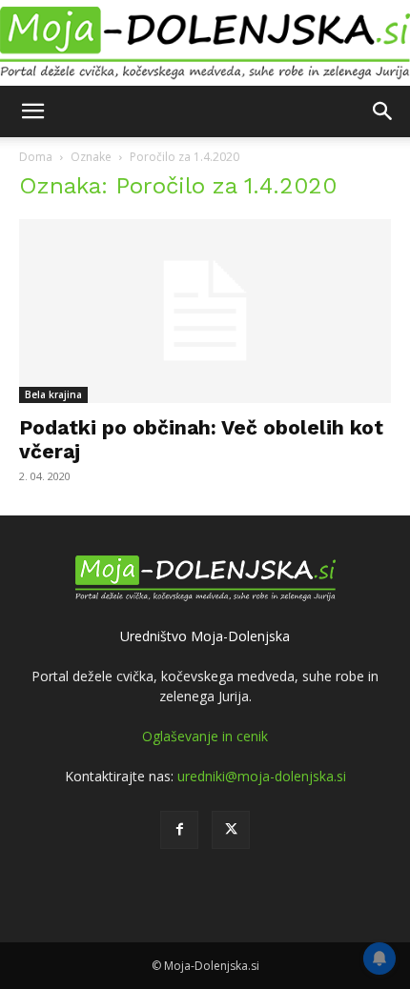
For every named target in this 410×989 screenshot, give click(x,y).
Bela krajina (53, 394)
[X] (231, 830)
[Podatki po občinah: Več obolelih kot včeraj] (205, 311)
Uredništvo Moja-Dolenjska (205, 636)
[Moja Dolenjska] (205, 43)
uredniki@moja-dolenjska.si (261, 776)
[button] (32, 111)
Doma (35, 157)
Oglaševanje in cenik (205, 736)
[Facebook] (179, 830)
